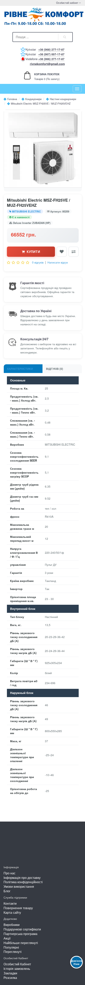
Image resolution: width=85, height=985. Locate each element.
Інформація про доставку (22, 877)
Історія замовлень (17, 968)
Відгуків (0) (54, 369)
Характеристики (20, 369)
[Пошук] (65, 37)
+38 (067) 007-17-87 (51, 54)
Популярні (11, 947)
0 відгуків (37, 262)
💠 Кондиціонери (31, 99)
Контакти (10, 903)
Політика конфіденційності (23, 882)
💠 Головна (10, 99)
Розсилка (10, 977)
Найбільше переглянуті (21, 942)
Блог (7, 891)
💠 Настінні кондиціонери (61, 99)
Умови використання (19, 886)
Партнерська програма (20, 933)
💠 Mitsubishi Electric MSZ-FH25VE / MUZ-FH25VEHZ (39, 103)
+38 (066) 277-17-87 (51, 59)
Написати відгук (57, 262)
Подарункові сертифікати (22, 929)
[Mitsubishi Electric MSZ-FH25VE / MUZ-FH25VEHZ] (43, 148)
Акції (7, 938)
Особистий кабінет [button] (66, 3)
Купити (33, 251)
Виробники (12, 924)
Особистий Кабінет (17, 964)
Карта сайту (12, 912)
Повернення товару (18, 908)
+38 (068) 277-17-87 (51, 49)
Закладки (10, 973)
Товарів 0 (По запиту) (42, 76)
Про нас (9, 873)
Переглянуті (13, 951)
